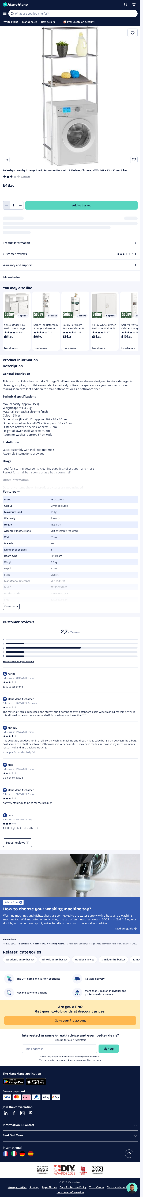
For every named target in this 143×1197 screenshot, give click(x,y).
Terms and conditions (120, 1187)
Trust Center (96, 1187)
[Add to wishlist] (134, 159)
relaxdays (15, 277)
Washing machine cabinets (62, 943)
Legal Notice (49, 1187)
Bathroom (16, 943)
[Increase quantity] (20, 205)
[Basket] (134, 4)
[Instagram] (22, 1113)
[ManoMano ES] (30, 1153)
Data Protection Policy (73, 1187)
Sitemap (34, 1187)
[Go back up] (129, 1153)
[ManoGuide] (132, 1188)
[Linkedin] (5, 1113)
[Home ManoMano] (61, 4)
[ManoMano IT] (14, 1153)
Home (6, 943)
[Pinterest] (30, 1113)
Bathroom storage (44, 943)
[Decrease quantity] (6, 205)
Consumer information (70, 1192)
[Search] (12, 13)
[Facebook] (14, 1113)
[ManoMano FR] (5, 1153)
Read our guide (124, 928)
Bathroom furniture (29, 943)
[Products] (5, 13)
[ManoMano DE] (22, 1153)
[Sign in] (125, 4)
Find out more (94, 1060)
